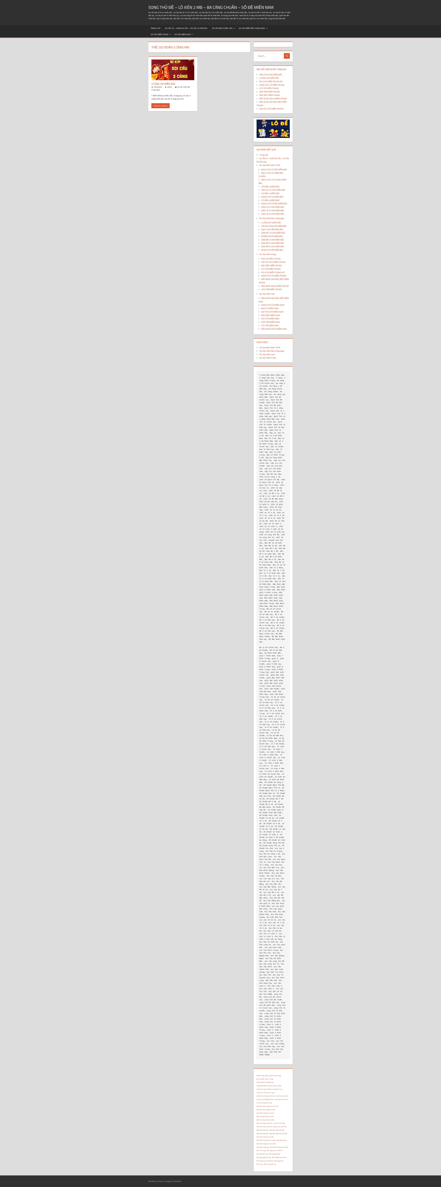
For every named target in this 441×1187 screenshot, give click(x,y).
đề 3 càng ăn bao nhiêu (279, 1157)
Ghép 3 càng (260, 1075)
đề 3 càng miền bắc (274, 1154)
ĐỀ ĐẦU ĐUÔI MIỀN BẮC (272, 236)
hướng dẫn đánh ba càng (264, 1086)
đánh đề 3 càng (261, 1126)
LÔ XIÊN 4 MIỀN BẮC (270, 200)
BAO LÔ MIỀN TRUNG (271, 258)
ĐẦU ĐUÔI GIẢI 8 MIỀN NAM (274, 329)
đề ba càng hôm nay (270, 1164)
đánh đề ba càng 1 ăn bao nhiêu (266, 1144)
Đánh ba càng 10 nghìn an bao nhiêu (267, 1106)
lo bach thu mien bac (282, 1096)
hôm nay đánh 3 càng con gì (265, 1082)
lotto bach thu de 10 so (281, 1099)
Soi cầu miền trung (159, 34)
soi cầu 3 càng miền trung (264, 1103)
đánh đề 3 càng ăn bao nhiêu (265, 1137)
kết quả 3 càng (277, 1086)
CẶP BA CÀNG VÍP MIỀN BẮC (274, 226)
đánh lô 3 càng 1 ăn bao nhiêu (266, 1120)
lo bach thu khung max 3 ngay (266, 1092)
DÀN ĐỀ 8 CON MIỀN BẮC (272, 246)
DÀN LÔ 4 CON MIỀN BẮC (270, 74)
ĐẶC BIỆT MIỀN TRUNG (269, 95)
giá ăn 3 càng (269, 1079)
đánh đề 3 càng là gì (262, 1130)
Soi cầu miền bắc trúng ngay (252, 28)
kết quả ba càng (261, 1089)
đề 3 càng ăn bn (279, 1161)
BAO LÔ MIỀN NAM (269, 308)
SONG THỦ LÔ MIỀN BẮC (272, 196)
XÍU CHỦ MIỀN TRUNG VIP (271, 81)
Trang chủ (155, 28)
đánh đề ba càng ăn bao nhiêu (279, 1147)
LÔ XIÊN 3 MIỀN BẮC (270, 193)
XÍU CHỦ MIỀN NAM (270, 318)
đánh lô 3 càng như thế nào (265, 1123)
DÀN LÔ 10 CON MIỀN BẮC (273, 190)
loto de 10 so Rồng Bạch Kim (265, 1099)
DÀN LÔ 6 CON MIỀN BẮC (272, 207)
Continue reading (160, 106)
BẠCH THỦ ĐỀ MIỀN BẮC (272, 229)
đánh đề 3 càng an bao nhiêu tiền (277, 1126)
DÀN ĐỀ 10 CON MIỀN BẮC (273, 232)
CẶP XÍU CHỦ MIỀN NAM (272, 311)
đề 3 (258, 1150)
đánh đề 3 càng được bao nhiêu (266, 1140)
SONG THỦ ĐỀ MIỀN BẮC (272, 250)
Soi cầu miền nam (182, 34)
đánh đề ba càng (281, 1140)
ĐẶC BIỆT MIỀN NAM (270, 315)
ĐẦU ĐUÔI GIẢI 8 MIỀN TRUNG (273, 98)
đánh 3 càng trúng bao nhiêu (265, 1116)
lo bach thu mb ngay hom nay (265, 1096)
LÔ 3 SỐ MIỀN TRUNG (269, 88)
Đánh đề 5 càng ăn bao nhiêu (265, 1113)
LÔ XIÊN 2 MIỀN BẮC (270, 186)
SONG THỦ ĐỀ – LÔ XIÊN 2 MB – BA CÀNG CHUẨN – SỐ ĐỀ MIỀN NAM (211, 7)
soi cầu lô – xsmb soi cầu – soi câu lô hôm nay (186, 28)
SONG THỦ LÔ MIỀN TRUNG (271, 85)
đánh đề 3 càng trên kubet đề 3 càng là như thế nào (272, 1133)
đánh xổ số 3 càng (279, 1123)
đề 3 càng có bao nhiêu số (274, 1150)
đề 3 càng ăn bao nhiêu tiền (265, 1161)
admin (169, 87)
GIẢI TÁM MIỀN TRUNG (269, 91)
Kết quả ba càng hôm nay (274, 1089)
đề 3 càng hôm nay (262, 1154)
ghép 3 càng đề (269, 1075)
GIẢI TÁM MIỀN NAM (270, 322)
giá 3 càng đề (260, 1079)
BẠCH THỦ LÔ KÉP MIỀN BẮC (274, 169)
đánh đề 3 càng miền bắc (276, 1130)
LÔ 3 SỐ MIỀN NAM (270, 325)
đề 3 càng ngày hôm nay (264, 1157)
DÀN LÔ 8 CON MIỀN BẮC (272, 214)
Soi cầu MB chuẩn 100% (222, 28)
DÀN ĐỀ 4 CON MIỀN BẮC (272, 239)
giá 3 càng (278, 1075)
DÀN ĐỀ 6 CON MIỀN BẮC (272, 243)
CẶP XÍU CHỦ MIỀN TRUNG (271, 108)
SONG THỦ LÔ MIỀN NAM (272, 305)
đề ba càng (260, 1164)
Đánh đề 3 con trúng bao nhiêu (266, 1109)
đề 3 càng (263, 1150)
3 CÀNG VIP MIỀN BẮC (163, 84)
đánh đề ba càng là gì (263, 1147)
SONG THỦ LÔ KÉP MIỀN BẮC (274, 203)
